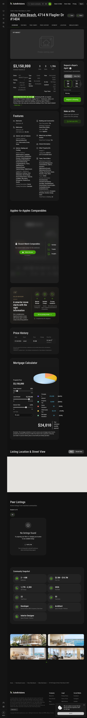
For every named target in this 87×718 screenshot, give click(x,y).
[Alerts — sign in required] (4, 15)
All (12, 514)
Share (80, 15)
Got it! (70, 713)
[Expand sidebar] (3, 4)
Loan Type (15, 411)
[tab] (14, 25)
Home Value (67, 4)
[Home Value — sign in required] (4, 19)
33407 (28, 11)
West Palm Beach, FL (21, 11)
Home (11, 683)
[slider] (17, 391)
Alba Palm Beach (23, 15)
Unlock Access (28, 252)
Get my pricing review (44, 314)
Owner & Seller (58, 4)
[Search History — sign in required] (4, 26)
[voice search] (43, 4)
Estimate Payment (18, 69)
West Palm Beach (31, 683)
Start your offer (73, 121)
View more (13, 709)
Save (72, 15)
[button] (68, 83)
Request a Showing (72, 100)
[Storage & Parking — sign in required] (4, 22)
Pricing (74, 4)
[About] (4, 702)
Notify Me (29, 544)
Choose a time (67, 90)
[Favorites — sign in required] (4, 11)
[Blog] (4, 706)
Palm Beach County (20, 683)
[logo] (17, 4)
